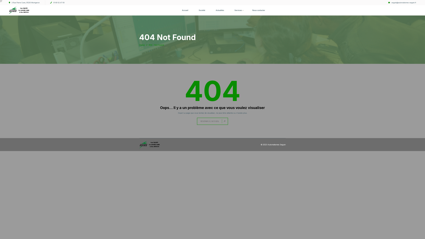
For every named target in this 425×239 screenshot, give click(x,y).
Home (142, 45)
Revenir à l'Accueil (210, 121)
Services (238, 10)
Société (202, 10)
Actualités (220, 10)
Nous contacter (258, 10)
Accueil (185, 10)
